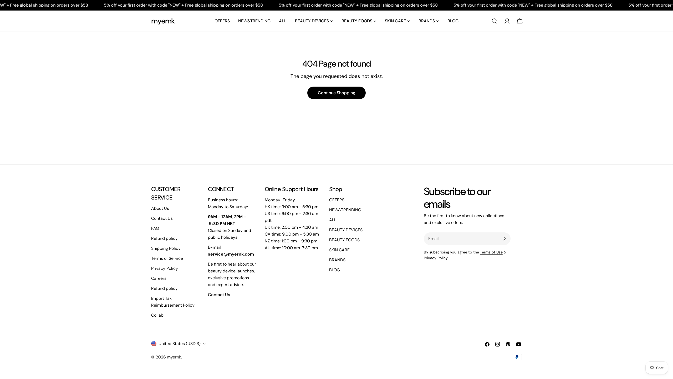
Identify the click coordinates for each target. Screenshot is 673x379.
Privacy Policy (164, 268)
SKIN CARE (339, 250)
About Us (160, 208)
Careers (158, 278)
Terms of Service (167, 258)
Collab (157, 315)
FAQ (155, 228)
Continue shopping (336, 93)
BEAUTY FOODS (344, 240)
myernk (163, 21)
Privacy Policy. (436, 258)
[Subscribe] (504, 238)
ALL (332, 220)
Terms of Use (491, 252)
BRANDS (337, 260)
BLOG (334, 270)
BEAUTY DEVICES (346, 230)
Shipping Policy (166, 248)
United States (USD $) (180, 343)
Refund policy (164, 238)
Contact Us (162, 218)
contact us (219, 294)
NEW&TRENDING (345, 210)
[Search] (494, 21)
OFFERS (336, 200)
